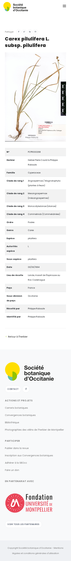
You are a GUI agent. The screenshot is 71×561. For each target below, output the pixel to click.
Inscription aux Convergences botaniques (29, 455)
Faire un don (12, 470)
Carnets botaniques (16, 408)
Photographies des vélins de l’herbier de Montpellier (34, 429)
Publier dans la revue (17, 448)
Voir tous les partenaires (23, 524)
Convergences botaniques (20, 415)
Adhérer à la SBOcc (16, 462)
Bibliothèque (12, 422)
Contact (13, 389)
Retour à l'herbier (18, 336)
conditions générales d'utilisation (41, 553)
